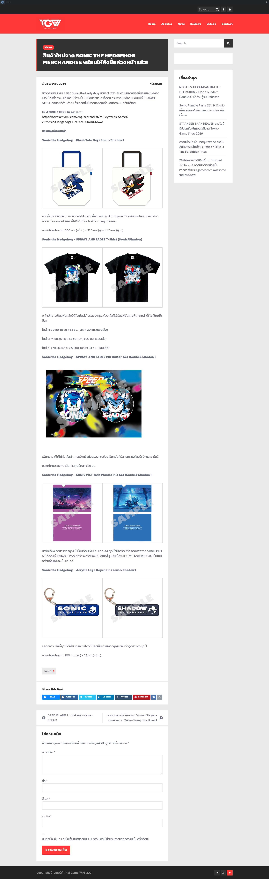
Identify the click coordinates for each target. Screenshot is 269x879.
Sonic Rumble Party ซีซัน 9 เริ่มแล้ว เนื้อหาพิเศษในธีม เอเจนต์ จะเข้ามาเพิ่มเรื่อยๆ (202, 110)
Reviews (195, 24)
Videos (211, 24)
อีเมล (46, 798)
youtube (230, 9)
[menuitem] (2, 2)
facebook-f (223, 9)
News (181, 24)
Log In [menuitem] (8, 2)
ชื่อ (45, 781)
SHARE (158, 84)
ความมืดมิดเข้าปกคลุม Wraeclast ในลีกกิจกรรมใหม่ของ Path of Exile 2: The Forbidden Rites (201, 147)
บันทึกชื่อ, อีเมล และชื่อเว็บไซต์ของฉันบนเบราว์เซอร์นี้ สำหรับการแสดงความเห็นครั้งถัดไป (95, 839)
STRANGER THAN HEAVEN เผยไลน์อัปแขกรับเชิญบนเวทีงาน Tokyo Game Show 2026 (201, 128)
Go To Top (230, 873)
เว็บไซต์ (46, 816)
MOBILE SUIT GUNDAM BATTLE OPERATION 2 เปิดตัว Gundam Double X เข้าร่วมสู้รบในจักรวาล (199, 92)
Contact (227, 24)
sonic (49, 671)
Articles (166, 24)
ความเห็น (48, 752)
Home (152, 24)
